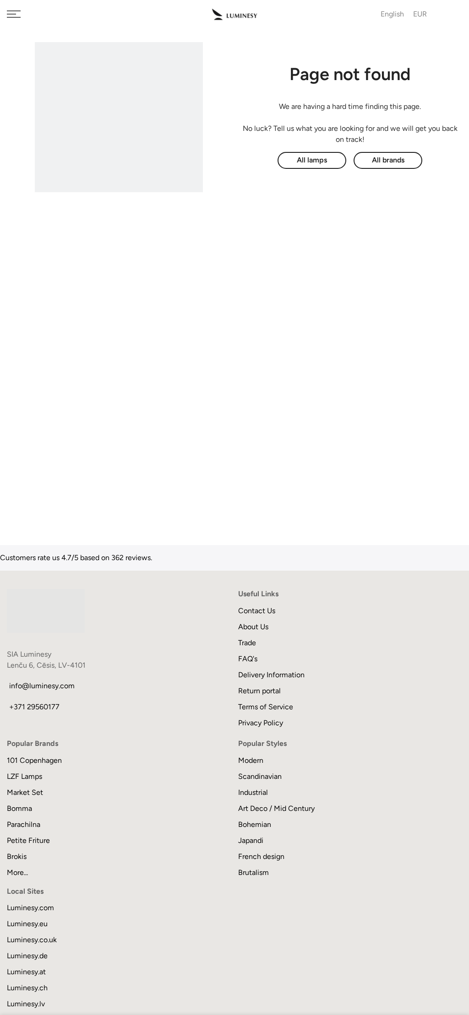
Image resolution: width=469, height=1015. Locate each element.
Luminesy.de (27, 955)
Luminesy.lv (26, 1003)
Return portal (259, 690)
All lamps (312, 160)
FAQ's (247, 658)
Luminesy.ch (27, 987)
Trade (247, 642)
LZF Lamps (24, 776)
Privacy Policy (260, 722)
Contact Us (256, 610)
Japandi (250, 840)
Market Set (25, 792)
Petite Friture (28, 840)
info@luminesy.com (42, 685)
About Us (253, 626)
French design (261, 856)
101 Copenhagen (34, 760)
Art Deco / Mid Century (276, 808)
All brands (388, 160)
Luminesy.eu (27, 923)
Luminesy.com (30, 907)
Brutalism (253, 872)
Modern (250, 760)
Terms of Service (265, 706)
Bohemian (254, 824)
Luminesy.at (26, 971)
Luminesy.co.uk (32, 939)
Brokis (17, 856)
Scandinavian (260, 776)
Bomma (19, 808)
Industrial (253, 792)
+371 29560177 (34, 706)
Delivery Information (271, 674)
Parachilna (23, 824)
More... (17, 872)
